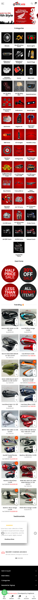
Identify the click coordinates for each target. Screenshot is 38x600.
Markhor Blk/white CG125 (28, 455)
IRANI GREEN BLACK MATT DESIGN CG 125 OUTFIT (10, 380)
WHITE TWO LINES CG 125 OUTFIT (10, 431)
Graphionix (30, 593)
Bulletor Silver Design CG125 (10, 508)
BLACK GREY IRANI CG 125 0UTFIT (10, 329)
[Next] (35, 533)
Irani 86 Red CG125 (28, 354)
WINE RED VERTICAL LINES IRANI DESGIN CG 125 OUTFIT (28, 482)
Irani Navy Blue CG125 (28, 404)
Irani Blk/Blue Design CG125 (28, 329)
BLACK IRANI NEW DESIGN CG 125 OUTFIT (10, 355)
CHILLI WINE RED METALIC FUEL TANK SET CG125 (28, 431)
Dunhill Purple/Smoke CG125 (10, 456)
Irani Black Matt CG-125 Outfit (10, 405)
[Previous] (2, 533)
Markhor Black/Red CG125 (10, 481)
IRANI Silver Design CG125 (28, 508)
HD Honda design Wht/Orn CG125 (28, 380)
